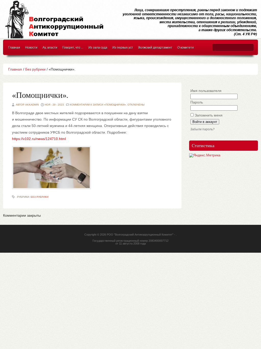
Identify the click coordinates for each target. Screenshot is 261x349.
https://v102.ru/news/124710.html (39, 139)
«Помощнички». (40, 95)
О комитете (185, 47)
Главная (14, 47)
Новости (31, 47)
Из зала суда (97, 47)
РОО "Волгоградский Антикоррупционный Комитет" (140, 234)
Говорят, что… (72, 47)
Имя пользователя (205, 90)
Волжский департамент (155, 47)
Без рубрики (35, 69)
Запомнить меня (209, 115)
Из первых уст (122, 47)
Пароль (196, 102)
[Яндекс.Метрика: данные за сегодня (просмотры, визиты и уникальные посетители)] (204, 155)
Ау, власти (50, 47)
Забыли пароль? (202, 129)
